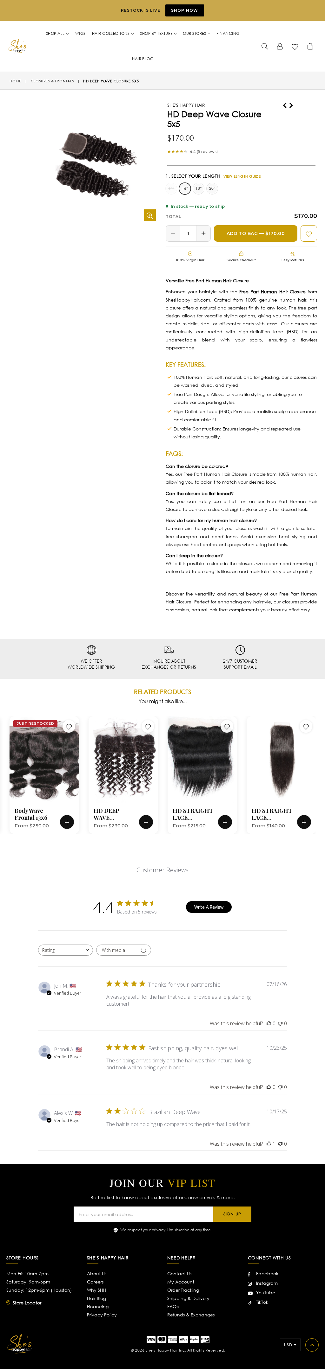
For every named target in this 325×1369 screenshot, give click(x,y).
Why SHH (96, 1290)
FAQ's (173, 1306)
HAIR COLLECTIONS (111, 33)
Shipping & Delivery (188, 1298)
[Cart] (310, 46)
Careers (95, 1282)
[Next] (291, 104)
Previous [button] (3, 765)
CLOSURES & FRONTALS (52, 81)
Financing (98, 1306)
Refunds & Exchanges (191, 1315)
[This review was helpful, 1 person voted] (269, 1143)
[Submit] (265, 46)
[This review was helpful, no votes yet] (269, 1023)
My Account (180, 1282)
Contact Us (179, 1273)
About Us (96, 1273)
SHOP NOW (184, 10)
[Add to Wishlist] (309, 233)
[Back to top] (312, 1345)
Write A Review (208, 907)
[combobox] (65, 950)
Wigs (80, 33)
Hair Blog (96, 1298)
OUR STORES (195, 33)
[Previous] (285, 104)
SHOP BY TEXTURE (157, 33)
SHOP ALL (56, 33)
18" (199, 188)
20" (212, 188)
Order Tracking (183, 1290)
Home (15, 81)
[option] (39, 775)
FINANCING (227, 33)
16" (185, 188)
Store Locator (27, 1303)
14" (171, 188)
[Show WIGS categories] (153, 96)
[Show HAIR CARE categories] (257, 127)
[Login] (280, 46)
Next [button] (320, 765)
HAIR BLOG (142, 58)
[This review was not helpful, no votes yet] (280, 1023)
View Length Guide (242, 176)
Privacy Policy (102, 1315)
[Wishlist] (295, 46)
